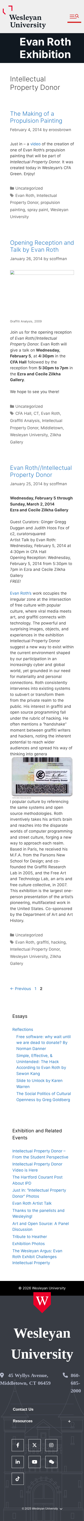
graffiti (43, 942)
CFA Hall (23, 413)
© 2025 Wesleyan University (40, 1508)
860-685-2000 (76, 1383)
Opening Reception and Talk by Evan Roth (42, 246)
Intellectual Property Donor (35, 949)
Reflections (22, 1029)
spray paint (37, 209)
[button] (74, 17)
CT (36, 413)
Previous (20, 988)
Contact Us (23, 1409)
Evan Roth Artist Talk (32, 1203)
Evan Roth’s (21, 593)
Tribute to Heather (29, 1236)
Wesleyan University (29, 435)
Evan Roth (24, 195)
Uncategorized (29, 188)
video (35, 144)
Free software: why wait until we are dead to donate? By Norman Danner (43, 1042)
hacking (58, 942)
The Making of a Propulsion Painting (36, 117)
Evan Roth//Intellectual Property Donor (41, 471)
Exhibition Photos (28, 1243)
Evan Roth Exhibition (45, 48)
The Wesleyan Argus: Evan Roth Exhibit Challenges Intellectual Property (37, 1257)
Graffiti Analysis (25, 420)
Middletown (52, 428)
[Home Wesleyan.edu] (42, 1302)
